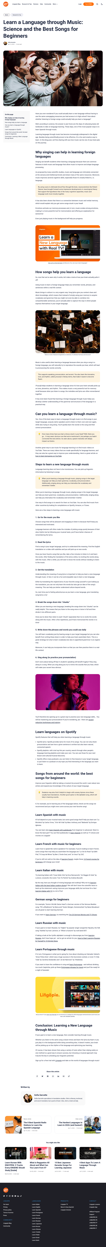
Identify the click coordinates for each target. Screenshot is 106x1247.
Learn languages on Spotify (13, 129)
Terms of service (8, 1212)
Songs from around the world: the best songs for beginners (16, 133)
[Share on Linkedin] (58, 1076)
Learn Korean (36, 1226)
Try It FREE (88, 4)
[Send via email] (63, 1076)
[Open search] (97, 4)
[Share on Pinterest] (47, 1076)
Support (91, 1214)
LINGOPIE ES (93, 1217)
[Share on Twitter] (42, 1076)
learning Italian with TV (43, 891)
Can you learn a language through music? (15, 126)
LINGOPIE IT (93, 1228)
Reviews (35, 4)
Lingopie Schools (66, 1210)
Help (41, 4)
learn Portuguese (76, 964)
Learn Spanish (36, 1210)
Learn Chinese (36, 1229)
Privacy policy (7, 1210)
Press (5, 1215)
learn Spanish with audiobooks (60, 830)
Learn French (36, 1215)
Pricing (5, 1207)
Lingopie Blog (16, 4)
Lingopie (58, 1060)
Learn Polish (36, 1235)
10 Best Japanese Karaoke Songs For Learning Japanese (63, 1165)
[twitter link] (4, 1196)
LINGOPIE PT (93, 1223)
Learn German (36, 1218)
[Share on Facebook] (37, 1076)
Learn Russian (36, 1221)
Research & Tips (27, 4)
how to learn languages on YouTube (48, 456)
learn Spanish (75, 833)
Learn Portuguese (37, 1212)
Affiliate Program (94, 1211)
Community (47, 4)
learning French (67, 859)
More (54, 4)
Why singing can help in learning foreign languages (14, 118)
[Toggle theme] (102, 4)
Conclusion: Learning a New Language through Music (16, 137)
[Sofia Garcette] (27, 1098)
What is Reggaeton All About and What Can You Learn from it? (39, 1165)
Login (80, 4)
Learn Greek (35, 1237)
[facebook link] (7, 1196)
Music (6, 15)
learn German (51, 915)
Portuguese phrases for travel (72, 967)
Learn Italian (36, 1204)
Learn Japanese (37, 1224)
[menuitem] (16, 4)
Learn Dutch (35, 1240)
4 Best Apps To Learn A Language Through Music (90, 1165)
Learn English (36, 1207)
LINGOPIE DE (93, 1225)
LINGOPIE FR (93, 1220)
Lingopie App (93, 1207)
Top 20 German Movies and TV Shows (83, 915)
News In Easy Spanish (67, 1207)
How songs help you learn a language (16, 122)
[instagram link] (9, 1196)
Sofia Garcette (11, 42)
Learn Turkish (36, 1232)
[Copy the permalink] (69, 1076)
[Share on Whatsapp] (53, 1076)
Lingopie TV (64, 1204)
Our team (6, 1204)
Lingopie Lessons (94, 1204)
